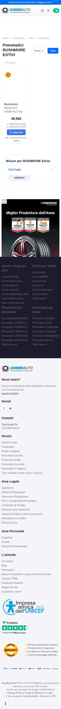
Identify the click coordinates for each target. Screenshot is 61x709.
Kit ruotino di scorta (12, 455)
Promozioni (8, 570)
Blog (4, 565)
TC (54, 696)
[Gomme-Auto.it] (16, 10)
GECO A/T (11, 106)
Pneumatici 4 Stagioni (14, 468)
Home (6, 38)
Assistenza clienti (11, 591)
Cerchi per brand (44, 266)
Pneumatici (18, 38)
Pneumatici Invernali (13, 464)
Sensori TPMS (10, 578)
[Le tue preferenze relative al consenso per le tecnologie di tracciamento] (5, 704)
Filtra (53, 50)
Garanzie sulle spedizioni (16, 509)
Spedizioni (7, 488)
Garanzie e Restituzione (15, 496)
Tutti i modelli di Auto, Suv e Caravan (22, 473)
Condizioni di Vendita (13, 505)
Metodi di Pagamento (13, 492)
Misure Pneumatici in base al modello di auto (26, 574)
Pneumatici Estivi (11, 460)
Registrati (7, 537)
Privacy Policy (9, 522)
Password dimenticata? (15, 546)
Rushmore (44, 38)
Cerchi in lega (9, 442)
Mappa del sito (10, 587)
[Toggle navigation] (42, 10)
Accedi (5, 542)
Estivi (31, 38)
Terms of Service (34, 693)
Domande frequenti (12, 583)
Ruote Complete (11, 451)
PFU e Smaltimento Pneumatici (19, 501)
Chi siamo (7, 561)
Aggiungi (17, 132)
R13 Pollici (15, 169)
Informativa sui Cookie (14, 518)
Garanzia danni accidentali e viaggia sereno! (31, 2)
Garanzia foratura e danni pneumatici (22, 514)
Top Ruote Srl (30, 696)
